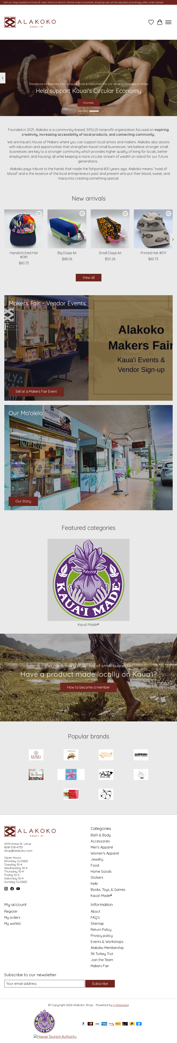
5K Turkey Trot (102, 954)
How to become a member (88, 687)
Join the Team (102, 960)
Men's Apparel (102, 847)
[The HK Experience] (106, 794)
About (95, 911)
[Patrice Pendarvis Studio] (36, 774)
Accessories (100, 841)
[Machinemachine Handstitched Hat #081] (23, 228)
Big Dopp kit (67, 253)
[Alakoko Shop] (30, 22)
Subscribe (100, 983)
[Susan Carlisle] (71, 794)
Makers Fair (100, 966)
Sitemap (97, 923)
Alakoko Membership (107, 948)
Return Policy (101, 929)
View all (89, 277)
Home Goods (101, 871)
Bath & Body (101, 835)
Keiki (94, 883)
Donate (88, 103)
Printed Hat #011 (153, 253)
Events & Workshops (107, 941)
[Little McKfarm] (71, 755)
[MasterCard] (90, 1024)
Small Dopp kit (110, 253)
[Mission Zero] (141, 755)
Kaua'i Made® (88, 624)
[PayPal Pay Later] (132, 1024)
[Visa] (97, 1024)
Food (95, 865)
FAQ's (95, 917)
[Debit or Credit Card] (125, 1024)
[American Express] (104, 1024)
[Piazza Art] (71, 774)
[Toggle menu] (168, 22)
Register (10, 911)
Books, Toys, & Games (108, 889)
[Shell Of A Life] (141, 774)
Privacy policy (102, 935)
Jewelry (97, 859)
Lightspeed (121, 1005)
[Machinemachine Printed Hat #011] (153, 228)
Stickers (97, 877)
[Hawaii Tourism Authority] (55, 1036)
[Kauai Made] (44, 1032)
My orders (12, 917)
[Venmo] (139, 1024)
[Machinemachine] (106, 755)
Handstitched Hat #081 (24, 255)
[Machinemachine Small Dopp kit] (110, 228)
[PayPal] (83, 1024)
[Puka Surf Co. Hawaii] (106, 774)
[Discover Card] (111, 1024)
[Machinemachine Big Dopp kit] (66, 228)
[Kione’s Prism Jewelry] (36, 755)
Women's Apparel (105, 853)
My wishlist (12, 923)
